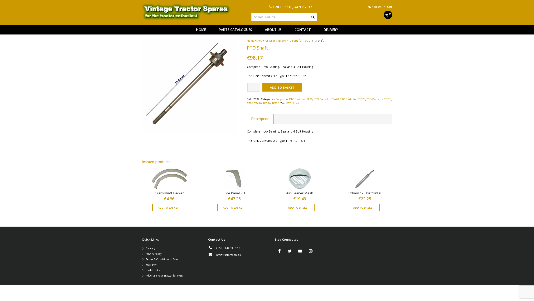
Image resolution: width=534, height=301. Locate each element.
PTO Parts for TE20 (300, 99)
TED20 (267, 103)
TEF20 (281, 40)
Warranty (151, 265)
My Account (375, 7)
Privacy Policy (153, 254)
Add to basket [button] (168, 207)
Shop (259, 40)
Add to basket (282, 87)
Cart (389, 7)
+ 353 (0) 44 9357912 (296, 7)
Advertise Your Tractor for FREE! (164, 275)
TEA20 (258, 103)
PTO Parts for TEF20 (298, 40)
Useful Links (153, 270)
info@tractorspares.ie (229, 255)
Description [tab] (260, 118)
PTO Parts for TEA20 (326, 99)
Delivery (150, 248)
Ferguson (270, 40)
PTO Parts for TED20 (352, 99)
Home (250, 40)
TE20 (250, 103)
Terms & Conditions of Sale (162, 259)
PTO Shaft (292, 103)
